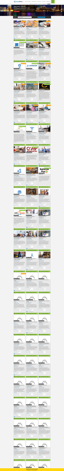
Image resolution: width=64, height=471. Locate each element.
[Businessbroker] (18, 1)
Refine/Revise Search (41, 17)
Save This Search (16, 11)
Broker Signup (48, 1)
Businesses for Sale (27, 1)
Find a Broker (44, 1)
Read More (15, 34)
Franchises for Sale (34, 1)
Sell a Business (39, 1)
